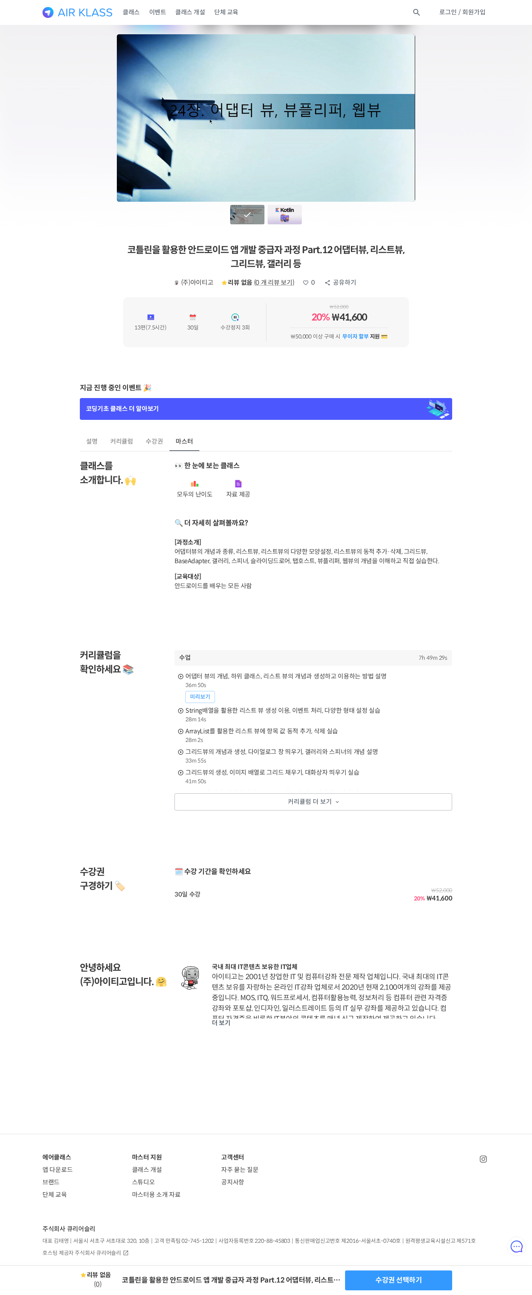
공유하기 (344, 282)
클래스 (131, 12)
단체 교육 (226, 12)
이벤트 (157, 12)
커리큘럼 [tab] (122, 441)
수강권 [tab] (154, 441)
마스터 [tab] (184, 441)
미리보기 (200, 696)
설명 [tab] (92, 441)
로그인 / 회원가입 (462, 12)
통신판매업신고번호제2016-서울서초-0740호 (347, 1240)
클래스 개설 (190, 12)
